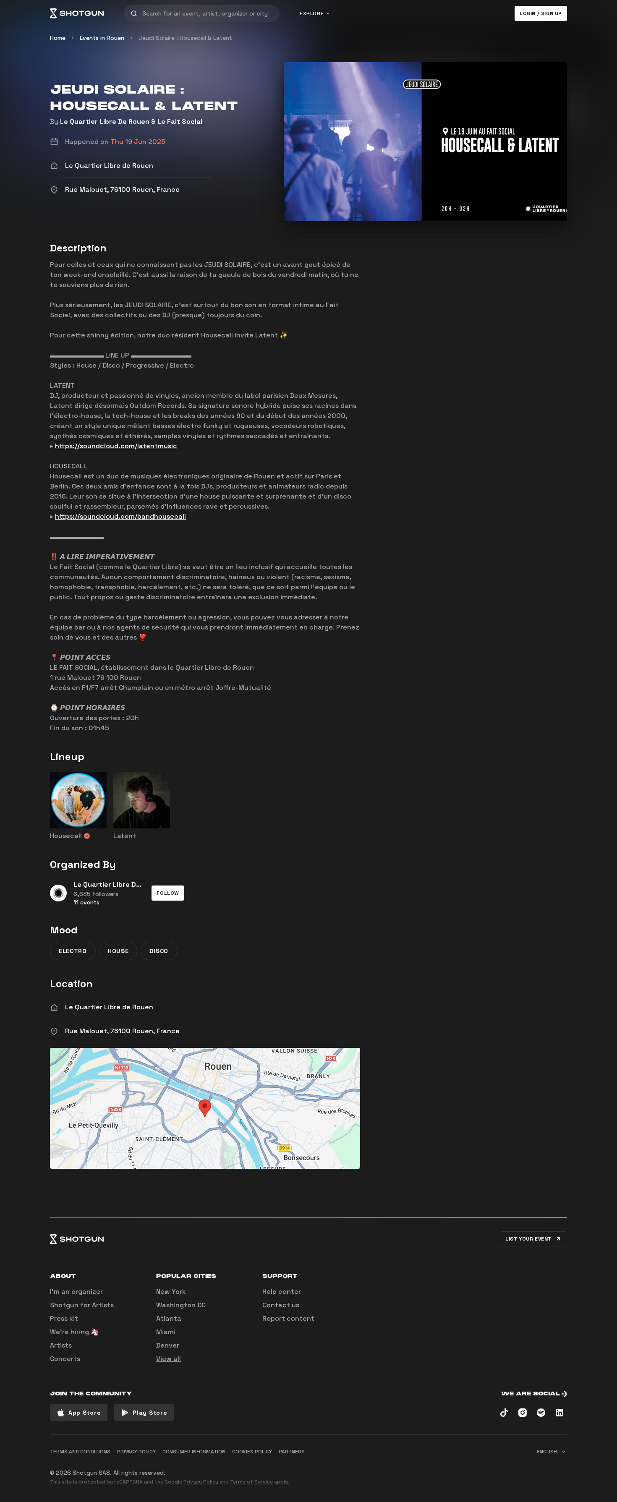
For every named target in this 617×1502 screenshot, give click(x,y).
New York (171, 1291)
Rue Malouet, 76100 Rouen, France (122, 1031)
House (118, 951)
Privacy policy (136, 1451)
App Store (84, 1412)
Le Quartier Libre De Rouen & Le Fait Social (131, 121)
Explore (312, 13)
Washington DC (181, 1305)
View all (168, 1358)
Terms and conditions (80, 1451)
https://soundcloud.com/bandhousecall (120, 516)
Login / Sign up (541, 13)
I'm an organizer (76, 1291)
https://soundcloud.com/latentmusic (116, 445)
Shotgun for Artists (82, 1305)
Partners (292, 1451)
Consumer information (193, 1451)
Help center (281, 1291)
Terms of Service (251, 1481)
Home (57, 38)
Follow (168, 893)
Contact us (280, 1305)
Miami (165, 1331)
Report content (288, 1318)
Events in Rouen (102, 38)
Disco (158, 951)
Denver (167, 1345)
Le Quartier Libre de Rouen (109, 1007)
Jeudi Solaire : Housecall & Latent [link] (185, 38)
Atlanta (168, 1318)
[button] (168, 893)
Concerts (65, 1358)
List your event (528, 1239)
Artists (61, 1345)
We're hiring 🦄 (74, 1331)
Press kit (64, 1318)
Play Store (150, 1412)
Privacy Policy (200, 1481)
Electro (73, 951)
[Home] (77, 13)
